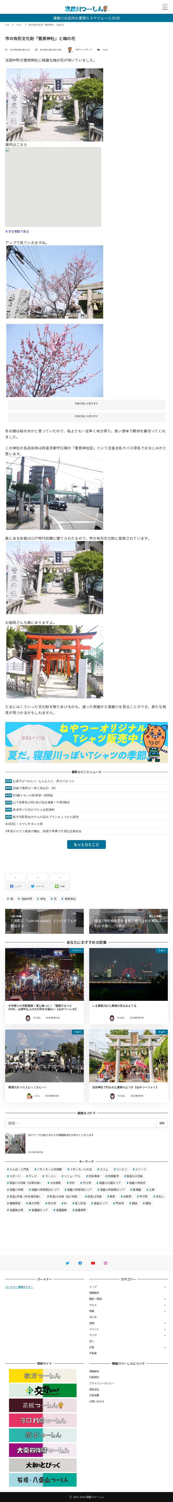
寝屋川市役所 (137, 1183)
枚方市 (52, 1203)
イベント (94, 1329)
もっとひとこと (86, 844)
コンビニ (121, 1169)
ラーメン (50, 1176)
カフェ (104, 1169)
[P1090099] (54, 661)
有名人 (160, 1196)
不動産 (93, 1353)
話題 (91, 1323)
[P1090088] (54, 281)
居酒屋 (137, 1189)
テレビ (33, 1176)
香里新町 (80, 1210)
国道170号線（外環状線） (26, 1183)
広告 (91, 1347)
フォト (105, 49)
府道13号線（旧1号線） (64, 1196)
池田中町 (26, 899)
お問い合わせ (97, 1401)
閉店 (135, 1203)
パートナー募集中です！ (19, 1287)
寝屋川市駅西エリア (112, 1189)
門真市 (120, 1203)
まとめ (93, 1317)
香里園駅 (61, 1210)
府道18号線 (94, 1196)
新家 (112, 1196)
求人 (91, 1341)
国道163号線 (135, 1176)
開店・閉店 (95, 1299)
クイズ (93, 1335)
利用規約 (94, 1377)
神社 (43, 899)
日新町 (127, 1196)
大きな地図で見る (17, 231)
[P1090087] (54, 104)
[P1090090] (54, 359)
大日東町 (55, 1183)
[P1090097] (54, 492)
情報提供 (94, 1292)
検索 (161, 1123)
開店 (148, 1203)
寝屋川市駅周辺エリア (45, 1189)
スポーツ (15, 1176)
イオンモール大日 (81, 1169)
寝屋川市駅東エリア (79, 1189)
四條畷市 (113, 1176)
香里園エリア (40, 1210)
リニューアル (72, 1176)
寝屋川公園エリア (110, 1183)
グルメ (93, 1305)
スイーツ (140, 1169)
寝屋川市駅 (16, 1189)
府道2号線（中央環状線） (26, 1196)
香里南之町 (16, 1210)
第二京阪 (80, 1203)
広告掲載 (94, 1395)
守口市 (87, 1183)
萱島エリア (101, 1203)
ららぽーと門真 (19, 1169)
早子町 (143, 1196)
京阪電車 (94, 1176)
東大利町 (34, 1203)
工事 (152, 1189)
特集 (91, 1311)
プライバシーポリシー (102, 1383)
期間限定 (15, 1203)
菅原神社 (70, 899)
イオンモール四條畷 (49, 1169)
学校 (72, 1183)
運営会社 (94, 1389)
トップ (93, 1287)
